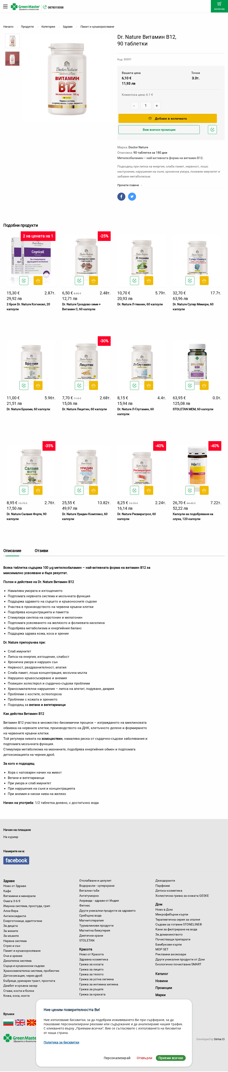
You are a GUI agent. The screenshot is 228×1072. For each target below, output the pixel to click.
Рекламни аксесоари (170, 954)
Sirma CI (219, 1039)
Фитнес (84, 905)
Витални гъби (89, 890)
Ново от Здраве (14, 886)
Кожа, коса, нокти (16, 995)
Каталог (161, 974)
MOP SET (161, 949)
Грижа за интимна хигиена (98, 984)
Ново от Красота (91, 954)
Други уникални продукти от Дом (180, 959)
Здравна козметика (93, 959)
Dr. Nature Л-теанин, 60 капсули (140, 304)
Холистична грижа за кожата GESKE (182, 895)
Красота (85, 949)
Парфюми (162, 885)
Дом (158, 904)
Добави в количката (171, 118)
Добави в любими (213, 133)
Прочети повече (128, 185)
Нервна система (15, 941)
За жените (10, 931)
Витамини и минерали (19, 896)
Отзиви (41, 550)
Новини (161, 981)
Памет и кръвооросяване (22, 950)
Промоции (163, 988)
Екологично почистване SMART (178, 964)
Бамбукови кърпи (168, 944)
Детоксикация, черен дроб (22, 975)
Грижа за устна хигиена (96, 979)
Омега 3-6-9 (11, 901)
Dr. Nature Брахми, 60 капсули (28, 409)
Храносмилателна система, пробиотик (31, 970)
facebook (16, 860)
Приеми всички (171, 1058)
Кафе (7, 891)
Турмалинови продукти (96, 925)
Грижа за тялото (91, 974)
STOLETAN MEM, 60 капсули (193, 409)
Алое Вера (10, 911)
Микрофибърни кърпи (171, 914)
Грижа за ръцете (91, 989)
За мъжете (11, 935)
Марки (160, 995)
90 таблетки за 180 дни (150, 152)
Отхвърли (144, 1058)
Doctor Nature (138, 147)
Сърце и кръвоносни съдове (24, 966)
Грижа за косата (91, 964)
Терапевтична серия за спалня (177, 919)
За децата (10, 925)
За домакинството (169, 934)
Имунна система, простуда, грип (26, 906)
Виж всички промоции (159, 129)
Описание (12, 550)
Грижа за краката (92, 994)
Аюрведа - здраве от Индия (99, 900)
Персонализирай (117, 1058)
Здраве (9, 881)
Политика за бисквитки (61, 1042)
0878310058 (55, 7)
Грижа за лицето (91, 969)
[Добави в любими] (23, 280)
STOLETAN (86, 940)
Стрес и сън (11, 946)
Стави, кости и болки (18, 991)
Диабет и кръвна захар (20, 985)
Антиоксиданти (14, 916)
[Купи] (38, 280)
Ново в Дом (164, 909)
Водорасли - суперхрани (96, 885)
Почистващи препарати (172, 939)
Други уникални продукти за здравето (107, 910)
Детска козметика (168, 890)
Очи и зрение (12, 956)
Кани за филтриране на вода (176, 929)
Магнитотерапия (91, 920)
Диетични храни (91, 935)
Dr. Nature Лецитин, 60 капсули (84, 409)
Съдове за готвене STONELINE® (178, 924)
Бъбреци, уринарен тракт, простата (29, 980)
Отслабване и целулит (95, 880)
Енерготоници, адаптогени (22, 921)
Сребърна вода (90, 915)
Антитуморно (89, 895)
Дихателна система (17, 960)
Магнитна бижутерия (94, 930)
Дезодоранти (165, 880)
